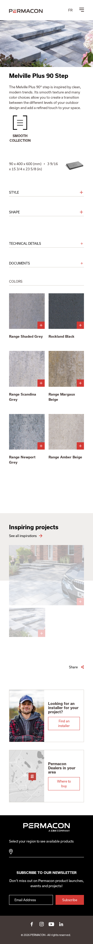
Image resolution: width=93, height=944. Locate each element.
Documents (19, 263)
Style (14, 192)
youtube (51, 924)
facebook (32, 924)
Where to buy (64, 783)
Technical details (25, 243)
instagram (41, 924)
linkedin (61, 924)
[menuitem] (70, 10)
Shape (14, 212)
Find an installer (64, 723)
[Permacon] (26, 11)
